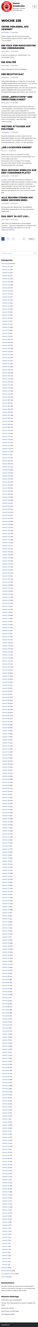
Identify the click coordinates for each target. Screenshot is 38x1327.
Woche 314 (6, 324)
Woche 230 (6, 579)
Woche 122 (6, 903)
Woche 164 (6, 776)
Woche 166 (6, 770)
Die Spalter (8, 62)
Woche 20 (5, 1213)
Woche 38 (5, 1158)
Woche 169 (6, 761)
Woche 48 (5, 1128)
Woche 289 (6, 400)
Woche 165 (6, 773)
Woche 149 (6, 822)
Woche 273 (6, 448)
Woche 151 (5, 815)
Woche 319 (6, 309)
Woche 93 (5, 991)
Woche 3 (5, 1258)
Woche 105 (6, 955)
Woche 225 (6, 594)
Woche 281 (6, 424)
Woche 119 (5, 913)
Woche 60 (5, 1092)
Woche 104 (6, 958)
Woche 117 (5, 919)
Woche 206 (6, 649)
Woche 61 (5, 1088)
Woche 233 (6, 570)
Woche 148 (6, 825)
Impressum (5, 1325)
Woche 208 (6, 643)
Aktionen (4, 1267)
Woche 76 (5, 1043)
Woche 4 (5, 1255)
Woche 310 (6, 336)
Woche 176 (6, 740)
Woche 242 (6, 542)
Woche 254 (6, 506)
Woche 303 (6, 357)
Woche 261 (6, 485)
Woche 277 (6, 436)
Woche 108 (6, 946)
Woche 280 (6, 427)
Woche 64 (5, 1079)
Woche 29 (5, 1186)
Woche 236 (6, 561)
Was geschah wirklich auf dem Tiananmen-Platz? (18, 171)
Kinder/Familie (6, 1271)
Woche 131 (5, 876)
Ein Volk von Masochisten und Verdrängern (18, 46)
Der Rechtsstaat (12, 74)
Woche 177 (6, 737)
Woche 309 (6, 339)
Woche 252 (6, 512)
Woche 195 (6, 682)
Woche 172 (6, 752)
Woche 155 (6, 803)
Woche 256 (6, 500)
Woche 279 (6, 430)
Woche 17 (5, 1222)
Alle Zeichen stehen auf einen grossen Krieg (17, 198)
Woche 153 (6, 809)
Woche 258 (6, 494)
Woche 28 (5, 1189)
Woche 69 (5, 1064)
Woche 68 (5, 1067)
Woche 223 (6, 600)
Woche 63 (5, 1082)
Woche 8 (5, 1243)
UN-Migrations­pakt (7, 1314)
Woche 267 (6, 467)
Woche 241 (6, 545)
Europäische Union (7, 1274)
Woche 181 (5, 724)
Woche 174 (6, 746)
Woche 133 (6, 870)
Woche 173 (6, 749)
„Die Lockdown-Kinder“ (16, 147)
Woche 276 (6, 439)
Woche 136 (6, 861)
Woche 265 (6, 473)
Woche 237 (6, 558)
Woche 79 (5, 1034)
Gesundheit (5, 1277)
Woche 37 (5, 1161)
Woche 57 (5, 1101)
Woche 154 (6, 806)
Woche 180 (6, 727)
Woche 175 (6, 743)
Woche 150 (6, 819)
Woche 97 (5, 979)
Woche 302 (6, 360)
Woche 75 (5, 1046)
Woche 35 (5, 1167)
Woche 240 (6, 549)
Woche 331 (6, 272)
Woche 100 (6, 970)
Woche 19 (5, 1216)
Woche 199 (6, 670)
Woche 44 (5, 1140)
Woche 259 (6, 491)
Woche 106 (6, 952)
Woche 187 (6, 706)
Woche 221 (6, 606)
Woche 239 (6, 552)
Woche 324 (6, 294)
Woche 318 (6, 312)
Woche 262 (6, 482)
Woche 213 (6, 630)
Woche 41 (5, 1149)
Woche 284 (6, 415)
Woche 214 (6, 627)
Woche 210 (6, 636)
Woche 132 (6, 873)
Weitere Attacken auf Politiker (15, 127)
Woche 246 (6, 530)
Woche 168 (6, 764)
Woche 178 (6, 734)
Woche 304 (6, 354)
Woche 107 (6, 949)
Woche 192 (6, 691)
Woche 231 (6, 576)
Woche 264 (6, 476)
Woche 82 (5, 1025)
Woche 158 (6, 794)
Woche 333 (6, 266)
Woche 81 (5, 1028)
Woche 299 (6, 370)
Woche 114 (5, 928)
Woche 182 (6, 721)
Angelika (6, 32)
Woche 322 (6, 300)
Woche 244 (6, 536)
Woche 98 (5, 976)
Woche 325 (6, 291)
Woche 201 (6, 664)
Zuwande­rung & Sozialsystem (11, 1300)
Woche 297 (6, 376)
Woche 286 (6, 409)
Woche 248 (6, 524)
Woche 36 (5, 1164)
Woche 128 (6, 885)
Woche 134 (6, 867)
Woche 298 (6, 373)
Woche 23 (5, 1204)
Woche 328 (6, 282)
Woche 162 (6, 782)
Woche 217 (6, 618)
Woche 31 (5, 1179)
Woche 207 (6, 646)
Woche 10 (5, 1237)
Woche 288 (6, 403)
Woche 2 (5, 1261)
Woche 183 (6, 718)
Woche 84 (5, 1019)
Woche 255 (6, 503)
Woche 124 (6, 897)
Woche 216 (6, 621)
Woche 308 (6, 342)
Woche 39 (5, 1155)
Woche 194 (6, 685)
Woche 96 (5, 982)
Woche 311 (5, 333)
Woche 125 (6, 894)
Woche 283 (6, 418)
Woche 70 (5, 1061)
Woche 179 (6, 731)
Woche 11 (5, 1234)
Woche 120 (6, 910)
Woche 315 (6, 321)
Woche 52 (5, 1116)
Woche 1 (5, 1264)
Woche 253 (6, 509)
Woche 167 (6, 767)
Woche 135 (6, 864)
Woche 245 (6, 533)
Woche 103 (6, 961)
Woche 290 (6, 397)
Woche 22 (5, 1207)
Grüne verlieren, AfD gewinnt (15, 28)
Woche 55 (5, 1107)
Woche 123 (6, 900)
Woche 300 (6, 367)
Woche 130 (6, 879)
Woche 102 (6, 964)
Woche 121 (5, 906)
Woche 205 (6, 652)
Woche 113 (5, 931)
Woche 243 (6, 539)
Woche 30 (5, 1183)
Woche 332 (6, 269)
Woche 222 (6, 603)
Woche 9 (5, 1240)
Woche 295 (6, 382)
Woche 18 (5, 1219)
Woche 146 (6, 831)
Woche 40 (5, 1152)
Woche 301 (6, 363)
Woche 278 (6, 433)
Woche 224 (6, 597)
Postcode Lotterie (7, 1308)
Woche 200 (6, 667)
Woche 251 (6, 515)
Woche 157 (6, 797)
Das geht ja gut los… (15, 216)
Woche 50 (5, 1122)
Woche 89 (5, 1004)
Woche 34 (5, 1170)
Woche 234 (6, 567)
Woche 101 (5, 967)
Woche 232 (6, 573)
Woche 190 (6, 697)
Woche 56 (5, 1104)
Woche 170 (6, 758)
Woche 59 (5, 1095)
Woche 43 (5, 1143)
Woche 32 (5, 1176)
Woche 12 (5, 1231)
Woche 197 (6, 676)
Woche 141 (5, 846)
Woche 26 (5, 1195)
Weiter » (31, 239)
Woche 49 (5, 1125)
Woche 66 (5, 1073)
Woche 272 (6, 451)
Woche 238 (6, 555)
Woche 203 (6, 658)
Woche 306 (6, 348)
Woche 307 (6, 345)
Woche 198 (6, 673)
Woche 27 (5, 1192)
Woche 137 (6, 858)
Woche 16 (5, 1225)
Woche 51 (5, 1119)
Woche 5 (5, 1252)
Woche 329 (6, 279)
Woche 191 (5, 694)
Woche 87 (5, 1010)
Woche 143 (6, 840)
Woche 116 (5, 922)
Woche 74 (5, 1049)
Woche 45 (5, 1137)
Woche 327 (6, 285)
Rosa (5, 150)
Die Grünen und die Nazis (10, 1311)
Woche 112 (5, 934)
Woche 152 (6, 812)
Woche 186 (6, 709)
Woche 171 (5, 755)
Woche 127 (6, 888)
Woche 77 (5, 1040)
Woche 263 (6, 479)
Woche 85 (5, 1016)
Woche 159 (6, 791)
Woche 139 (6, 852)
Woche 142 (6, 843)
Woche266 (6, 470)
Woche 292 (6, 391)
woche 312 (5, 330)
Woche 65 (5, 1076)
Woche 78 (5, 1037)
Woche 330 (6, 275)
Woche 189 (6, 700)
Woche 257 (6, 497)
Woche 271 (6, 454)
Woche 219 (6, 612)
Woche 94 (5, 988)
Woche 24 (5, 1201)
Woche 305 (6, 351)
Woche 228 (6, 585)
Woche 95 (5, 985)
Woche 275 (6, 442)
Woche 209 (6, 640)
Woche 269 (6, 461)
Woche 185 (6, 712)
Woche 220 (6, 609)
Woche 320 (6, 306)
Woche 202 (6, 661)
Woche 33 (5, 1173)
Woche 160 (6, 788)
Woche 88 (5, 1007)
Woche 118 (5, 916)
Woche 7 (5, 1246)
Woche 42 (5, 1146)
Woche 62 (5, 1085)
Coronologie (5, 263)
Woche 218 (6, 615)
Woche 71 (5, 1058)
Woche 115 (5, 925)
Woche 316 (6, 318)
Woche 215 (6, 624)
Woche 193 (6, 688)
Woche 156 (6, 800)
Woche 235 (6, 564)
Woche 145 (6, 834)
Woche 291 (6, 394)
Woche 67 (5, 1070)
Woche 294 (6, 385)
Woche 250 (6, 518)
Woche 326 (6, 288)
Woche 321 (6, 303)
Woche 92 (5, 994)
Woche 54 (5, 1110)
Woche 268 (6, 464)
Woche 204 (6, 655)
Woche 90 (5, 1001)
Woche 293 (6, 388)
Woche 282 (6, 421)
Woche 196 (6, 679)
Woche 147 (6, 828)
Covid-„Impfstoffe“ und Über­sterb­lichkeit (16, 98)
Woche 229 (6, 582)
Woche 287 (6, 406)
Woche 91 (5, 997)
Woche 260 (6, 488)
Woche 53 (5, 1113)
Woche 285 (6, 412)
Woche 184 (6, 715)
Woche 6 (5, 1249)
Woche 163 (6, 779)
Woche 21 (5, 1210)
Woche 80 (5, 1031)
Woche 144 (6, 837)
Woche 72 (5, 1055)
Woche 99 (5, 973)
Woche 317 (6, 315)
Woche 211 (5, 633)
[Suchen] (35, 253)
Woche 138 (6, 855)
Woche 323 (6, 297)
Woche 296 (6, 379)
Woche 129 (6, 882)
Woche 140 (6, 849)
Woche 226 (6, 591)
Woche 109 (6, 943)
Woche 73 (5, 1052)
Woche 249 (6, 521)
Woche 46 (5, 1134)
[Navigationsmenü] (35, 6)
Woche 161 (5, 785)
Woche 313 (6, 327)
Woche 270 (6, 458)
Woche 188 (6, 703)
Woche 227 (6, 588)
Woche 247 (6, 527)
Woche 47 (5, 1131)
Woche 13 (5, 1228)
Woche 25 (5, 1198)
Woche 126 (6, 891)
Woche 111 (5, 937)
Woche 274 (6, 445)
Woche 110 (5, 940)
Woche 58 (5, 1098)
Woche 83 (5, 1022)
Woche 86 (5, 1013)
